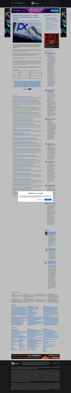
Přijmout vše (48, 199)
